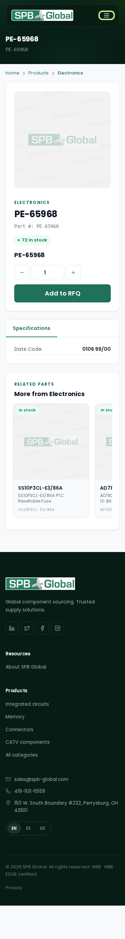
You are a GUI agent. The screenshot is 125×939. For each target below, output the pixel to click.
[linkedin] (12, 628)
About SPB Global (26, 667)
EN (14, 828)
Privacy (14, 887)
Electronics (70, 73)
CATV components (28, 742)
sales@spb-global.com (41, 779)
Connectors (19, 729)
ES (28, 828)
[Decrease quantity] (22, 272)
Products (38, 73)
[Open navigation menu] (107, 15)
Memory (15, 716)
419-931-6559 (29, 791)
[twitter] (27, 628)
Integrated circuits (27, 704)
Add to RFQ (63, 293)
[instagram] (57, 628)
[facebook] (42, 628)
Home (12, 73)
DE (42, 828)
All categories (22, 755)
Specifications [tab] (31, 328)
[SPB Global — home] (42, 15)
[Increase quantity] (73, 272)
